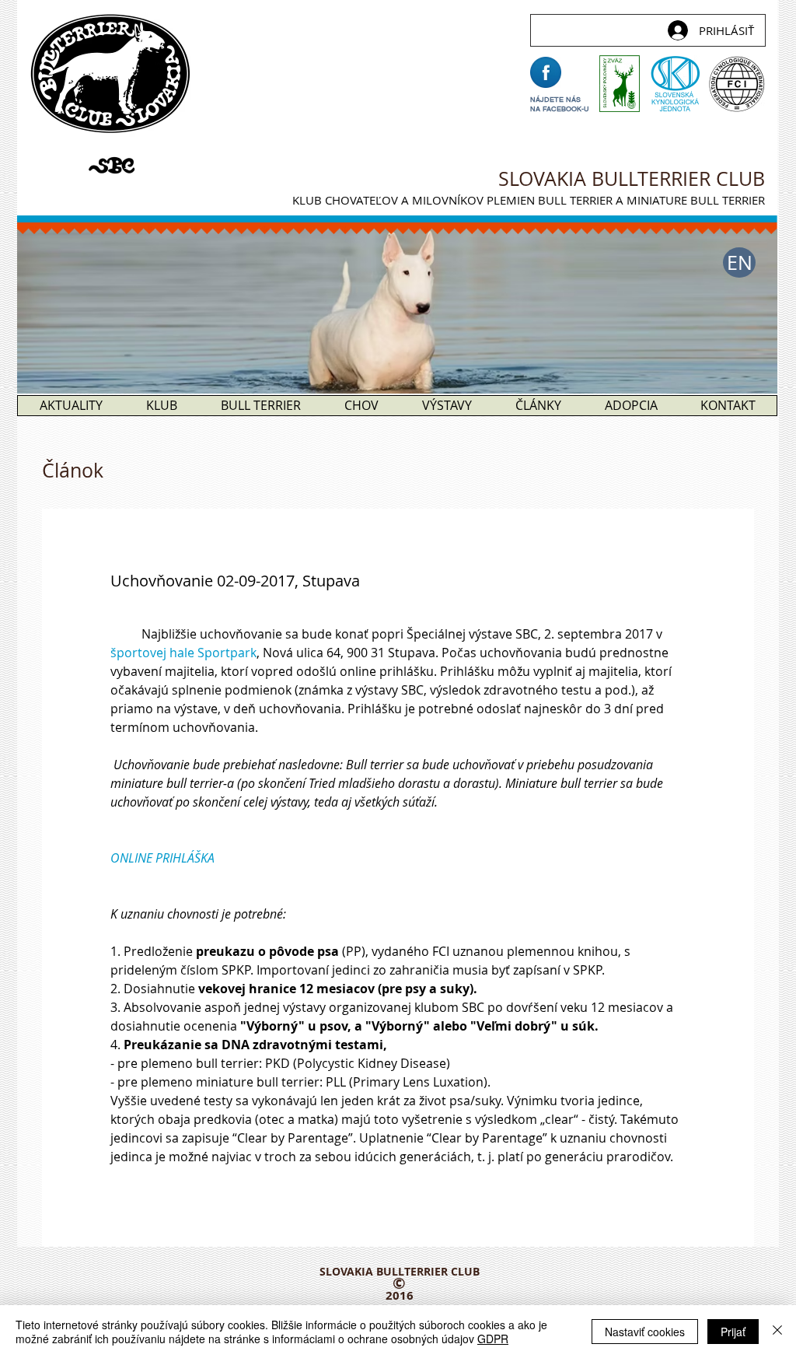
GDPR (492, 1338)
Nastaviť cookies (645, 1331)
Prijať (733, 1331)
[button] (739, 262)
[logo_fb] (545, 72)
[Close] (777, 1332)
